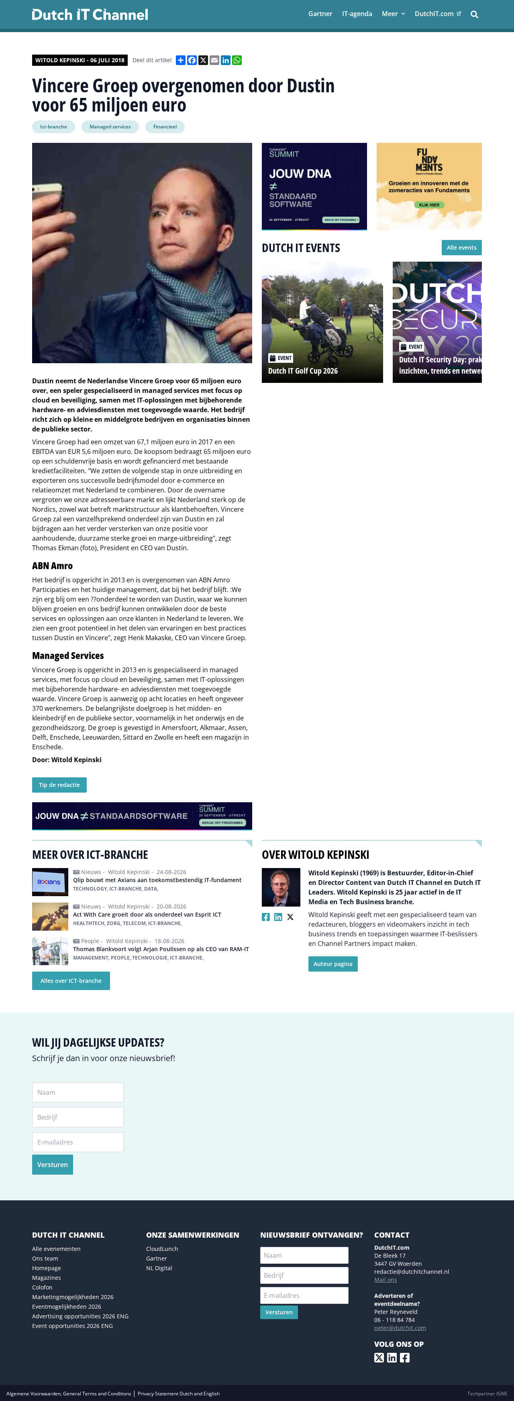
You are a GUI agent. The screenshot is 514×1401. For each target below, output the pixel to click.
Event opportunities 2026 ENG (72, 1326)
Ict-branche (53, 126)
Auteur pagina (333, 964)
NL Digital (159, 1268)
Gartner (156, 1258)
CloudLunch (162, 1249)
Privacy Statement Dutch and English (179, 1393)
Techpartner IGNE (487, 1393)
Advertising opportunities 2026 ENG (80, 1316)
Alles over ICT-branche (71, 980)
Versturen (52, 1164)
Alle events (462, 247)
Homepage (46, 1268)
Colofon (42, 1287)
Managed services (110, 126)
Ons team (45, 1258)
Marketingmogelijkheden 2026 (73, 1297)
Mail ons (385, 1279)
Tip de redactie (59, 785)
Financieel (165, 126)
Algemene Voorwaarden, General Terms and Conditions (69, 1393)
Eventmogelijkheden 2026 (66, 1306)
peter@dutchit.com (400, 1328)
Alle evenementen (56, 1249)
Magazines (46, 1277)
